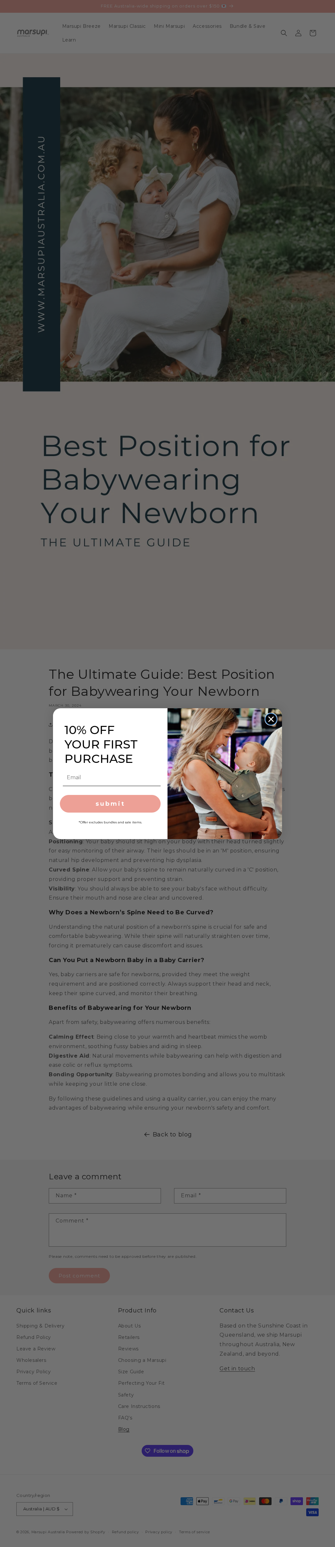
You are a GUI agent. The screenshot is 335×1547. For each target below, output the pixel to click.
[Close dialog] (271, 719)
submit (110, 803)
